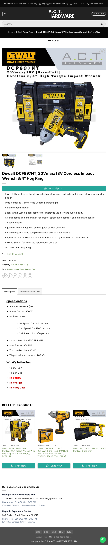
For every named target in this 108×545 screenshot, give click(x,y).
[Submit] (102, 24)
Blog (45, 537)
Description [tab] (9, 291)
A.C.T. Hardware (54, 13)
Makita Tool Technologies (60, 537)
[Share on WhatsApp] (4, 275)
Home (10, 32)
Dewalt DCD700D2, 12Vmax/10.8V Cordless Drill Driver (89, 449)
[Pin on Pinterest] (25, 275)
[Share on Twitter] (15, 275)
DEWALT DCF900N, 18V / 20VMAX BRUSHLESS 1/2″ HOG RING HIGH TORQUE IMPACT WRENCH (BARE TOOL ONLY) (53, 452)
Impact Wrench (31, 269)
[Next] (106, 440)
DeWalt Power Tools (24, 32)
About (39, 537)
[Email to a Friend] (20, 275)
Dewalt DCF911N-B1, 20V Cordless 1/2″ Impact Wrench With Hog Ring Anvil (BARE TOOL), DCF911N (18, 452)
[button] (4, 14)
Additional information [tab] (30, 291)
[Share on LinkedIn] (30, 275)
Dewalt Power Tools (15, 269)
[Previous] (2, 440)
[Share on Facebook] (9, 275)
